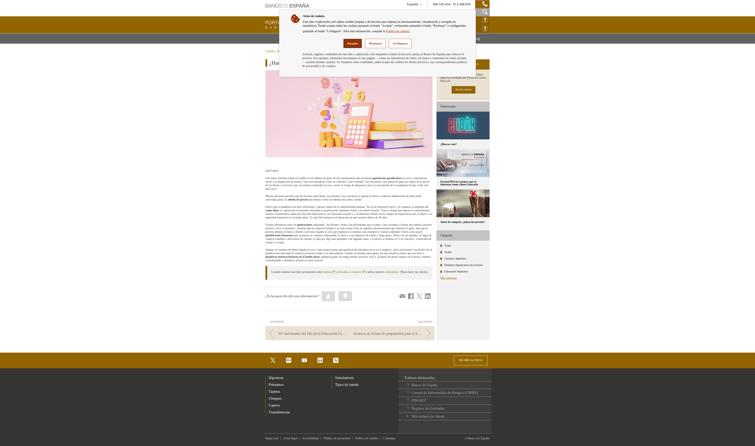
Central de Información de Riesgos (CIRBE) (445, 393)
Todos (447, 245)
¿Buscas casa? (448, 144)
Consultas (389, 438)
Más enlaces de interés (428, 416)
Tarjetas (274, 391)
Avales (448, 252)
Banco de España (424, 385)
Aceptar (352, 43)
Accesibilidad (310, 438)
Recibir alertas (463, 89)
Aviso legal (290, 438)
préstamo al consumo (351, 271)
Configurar (400, 43)
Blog (481, 40)
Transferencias (279, 412)
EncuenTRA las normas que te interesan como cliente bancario (459, 183)
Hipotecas (276, 378)
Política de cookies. (398, 31)
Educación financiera (456, 271)
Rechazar (375, 43)
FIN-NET (419, 400)
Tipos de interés (347, 385)
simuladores (394, 271)
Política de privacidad (337, 438)
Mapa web (272, 438)
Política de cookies (366, 438)
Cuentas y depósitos (455, 258)
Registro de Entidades (428, 408)
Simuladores (344, 378)
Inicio (270, 51)
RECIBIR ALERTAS (470, 360)
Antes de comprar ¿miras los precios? (462, 222)
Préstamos (276, 385)
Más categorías (448, 278)
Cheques (275, 398)
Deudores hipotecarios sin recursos (463, 265)
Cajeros (274, 405)
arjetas (329, 271)
